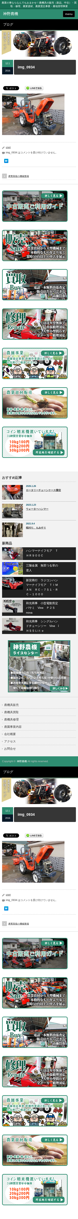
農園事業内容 (13, 726)
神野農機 (22, 761)
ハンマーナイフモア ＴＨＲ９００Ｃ (42, 553)
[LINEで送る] (34, 88)
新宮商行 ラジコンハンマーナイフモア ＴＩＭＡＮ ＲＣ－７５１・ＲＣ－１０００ (42, 587)
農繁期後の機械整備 (18, 176)
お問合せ (10, 748)
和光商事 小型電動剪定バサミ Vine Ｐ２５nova (42, 607)
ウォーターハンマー (37, 508)
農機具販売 (11, 704)
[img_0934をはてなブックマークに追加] (6, 162)
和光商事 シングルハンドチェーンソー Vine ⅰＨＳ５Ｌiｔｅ (42, 626)
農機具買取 (11, 712)
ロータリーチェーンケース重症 (43, 490)
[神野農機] (18, 14)
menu (69, 14)
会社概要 (10, 734)
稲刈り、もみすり (36, 527)
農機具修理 (11, 719)
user (8, 147)
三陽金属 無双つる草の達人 (42, 568)
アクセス (10, 741)
